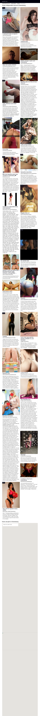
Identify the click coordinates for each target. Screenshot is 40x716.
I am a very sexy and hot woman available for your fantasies (27, 339)
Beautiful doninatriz (8, 416)
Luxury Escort (24, 372)
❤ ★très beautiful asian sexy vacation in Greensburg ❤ (10, 175)
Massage (23, 454)
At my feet (5, 149)
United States (13, 3)
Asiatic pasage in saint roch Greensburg (28, 61)
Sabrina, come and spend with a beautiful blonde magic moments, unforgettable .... (11, 272)
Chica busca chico (7, 291)
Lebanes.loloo (24, 41)
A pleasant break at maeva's (10, 34)
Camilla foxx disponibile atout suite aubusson (10, 207)
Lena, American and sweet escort (9, 104)
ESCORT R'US (4, 1)
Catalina (5, 336)
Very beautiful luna (25, 399)
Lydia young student (26, 144)
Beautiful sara (6, 373)
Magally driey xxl (25, 213)
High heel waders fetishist (9, 64)
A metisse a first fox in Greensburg (26, 479)
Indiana (18, 3)
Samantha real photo (26, 172)
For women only (25, 260)
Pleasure (23, 298)
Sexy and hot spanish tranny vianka (10, 509)
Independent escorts (6, 3)
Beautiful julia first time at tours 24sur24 (29, 82)
